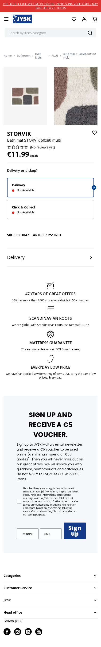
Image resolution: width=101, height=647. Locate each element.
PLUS (55, 56)
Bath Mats (38, 56)
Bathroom (24, 56)
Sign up (74, 530)
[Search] (90, 32)
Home (8, 56)
